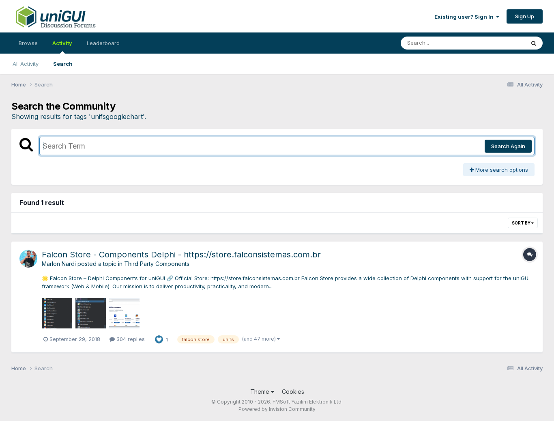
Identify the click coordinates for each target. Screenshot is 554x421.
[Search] (534, 43)
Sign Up (524, 16)
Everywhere (499, 43)
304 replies (130, 339)
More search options (501, 169)
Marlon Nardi (59, 263)
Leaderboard (103, 43)
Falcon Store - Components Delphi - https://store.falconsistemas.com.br (181, 254)
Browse (28, 43)
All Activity (26, 63)
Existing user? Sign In (465, 16)
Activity (62, 43)
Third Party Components (156, 263)
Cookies (293, 391)
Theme (260, 391)
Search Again (508, 146)
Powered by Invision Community (277, 409)
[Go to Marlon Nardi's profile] (28, 259)
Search (63, 63)
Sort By (521, 222)
